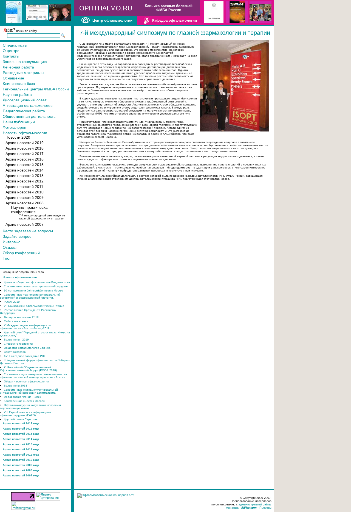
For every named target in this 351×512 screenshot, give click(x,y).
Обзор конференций (21, 253)
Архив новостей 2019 (24, 143)
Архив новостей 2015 (24, 164)
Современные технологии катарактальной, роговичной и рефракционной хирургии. (30, 296)
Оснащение (13, 78)
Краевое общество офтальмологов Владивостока (37, 282)
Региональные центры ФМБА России (36, 89)
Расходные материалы (23, 72)
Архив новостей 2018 (24, 148)
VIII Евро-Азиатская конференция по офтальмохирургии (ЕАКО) (26, 414)
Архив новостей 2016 (24, 159)
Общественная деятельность (29, 116)
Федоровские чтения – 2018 (22, 396)
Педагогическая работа (24, 111)
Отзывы (9, 247)
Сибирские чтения (16, 321)
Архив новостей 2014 (24, 170)
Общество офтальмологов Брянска (27, 347)
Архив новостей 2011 (24, 186)
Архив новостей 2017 (24, 153)
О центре (11, 50)
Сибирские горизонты (18, 343)
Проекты (265, 507)
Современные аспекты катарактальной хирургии (36, 286)
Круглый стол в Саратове (21, 419)
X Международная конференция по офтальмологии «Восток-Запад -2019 (25, 327)
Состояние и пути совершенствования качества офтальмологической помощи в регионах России (33, 376)
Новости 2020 (17, 137)
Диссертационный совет (24, 100)
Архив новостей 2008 (24, 203)
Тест (7, 258)
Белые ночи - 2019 (16, 339)
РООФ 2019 (12, 301)
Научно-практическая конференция (30, 209)
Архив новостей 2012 (24, 181)
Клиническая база (19, 83)
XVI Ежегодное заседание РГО (24, 355)
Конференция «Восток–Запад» (24, 400)
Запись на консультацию (25, 61)
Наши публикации (19, 122)
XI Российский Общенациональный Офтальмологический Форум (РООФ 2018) (28, 369)
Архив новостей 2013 (24, 175)
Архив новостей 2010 (24, 192)
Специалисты (15, 45)
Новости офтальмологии (25, 133)
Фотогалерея (14, 127)
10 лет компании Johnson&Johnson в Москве (33, 290)
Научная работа (17, 94)
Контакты (11, 56)
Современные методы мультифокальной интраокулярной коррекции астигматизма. (29, 391)
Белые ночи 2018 (15, 385)
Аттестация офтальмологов (27, 105)
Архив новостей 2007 (24, 224)
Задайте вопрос (17, 236)
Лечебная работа (18, 67)
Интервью (12, 242)
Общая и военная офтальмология (26, 381)
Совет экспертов (15, 351)
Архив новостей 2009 (24, 197)
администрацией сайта (255, 504)
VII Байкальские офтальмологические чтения (34, 305)
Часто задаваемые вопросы (28, 231)
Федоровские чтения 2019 (21, 317)
